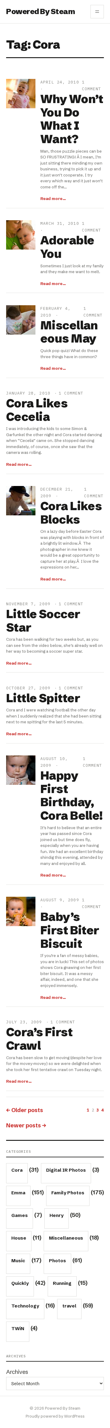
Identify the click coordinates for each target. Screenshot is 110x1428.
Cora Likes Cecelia (37, 410)
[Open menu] (97, 11)
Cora (17, 1170)
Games (19, 1215)
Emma (18, 1193)
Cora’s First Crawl (39, 1039)
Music (18, 1260)
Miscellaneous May (69, 332)
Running (62, 1283)
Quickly (20, 1283)
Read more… (53, 198)
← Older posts (24, 1110)
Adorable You (67, 247)
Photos (57, 1260)
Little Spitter (43, 698)
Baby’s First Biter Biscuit (69, 930)
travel (69, 1306)
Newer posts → (26, 1125)
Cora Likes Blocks (71, 512)
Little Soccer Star (43, 620)
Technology (25, 1306)
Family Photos (67, 1193)
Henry (57, 1215)
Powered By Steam (40, 11)
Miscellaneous (66, 1238)
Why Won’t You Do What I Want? (71, 119)
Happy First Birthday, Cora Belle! (71, 795)
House (18, 1238)
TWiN (17, 1328)
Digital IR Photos (66, 1170)
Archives (17, 1371)
